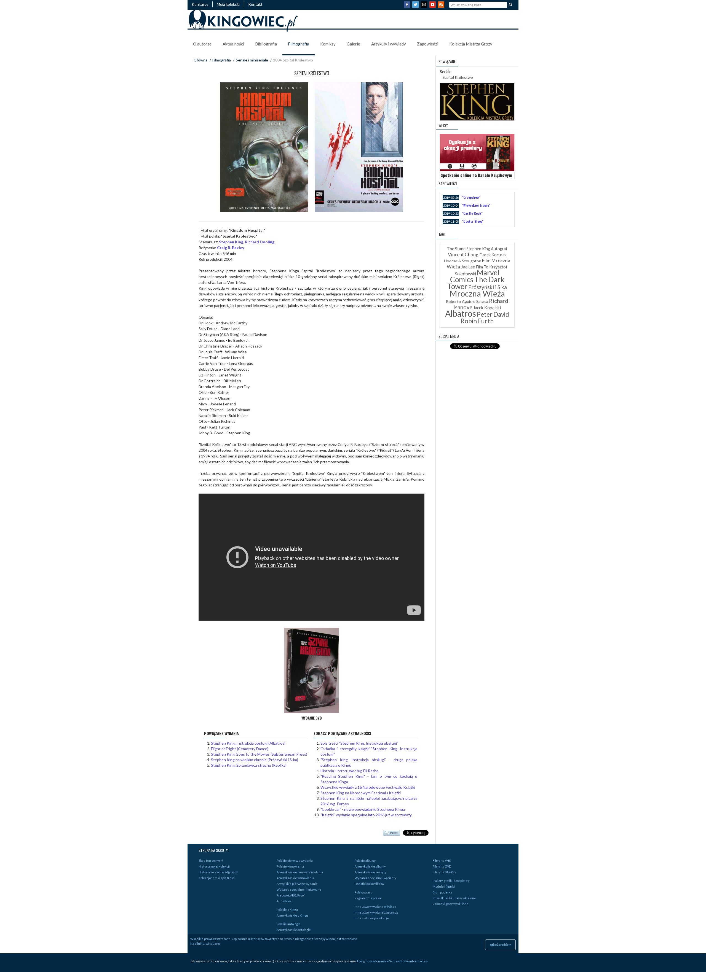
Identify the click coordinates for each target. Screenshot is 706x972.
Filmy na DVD (442, 866)
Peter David (493, 314)
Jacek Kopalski (487, 307)
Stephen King (231, 241)
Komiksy (328, 43)
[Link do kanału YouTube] (433, 6)
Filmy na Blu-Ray (444, 872)
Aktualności (233, 43)
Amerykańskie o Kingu (292, 915)
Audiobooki (284, 901)
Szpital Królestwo (458, 77)
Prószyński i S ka (487, 287)
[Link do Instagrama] (425, 6)
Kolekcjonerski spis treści (217, 878)
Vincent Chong (463, 254)
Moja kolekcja (228, 4)
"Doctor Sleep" (472, 221)
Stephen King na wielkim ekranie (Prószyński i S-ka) (254, 759)
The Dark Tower (475, 283)
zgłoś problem (500, 945)
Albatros (460, 313)
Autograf (499, 248)
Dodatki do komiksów (369, 883)
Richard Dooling (259, 241)
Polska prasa (363, 892)
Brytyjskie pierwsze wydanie (297, 883)
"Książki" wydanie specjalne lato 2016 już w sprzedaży (366, 814)
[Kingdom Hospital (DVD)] (264, 147)
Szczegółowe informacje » (408, 961)
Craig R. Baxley (230, 247)
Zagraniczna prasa (368, 898)
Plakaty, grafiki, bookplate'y (451, 880)
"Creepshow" (471, 197)
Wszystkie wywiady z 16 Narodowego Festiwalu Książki (367, 787)
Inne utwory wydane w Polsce (375, 906)
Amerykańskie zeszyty (370, 872)
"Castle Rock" (472, 213)
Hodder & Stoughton (462, 261)
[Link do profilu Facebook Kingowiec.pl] (407, 6)
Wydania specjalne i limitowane (299, 889)
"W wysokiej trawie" (476, 205)
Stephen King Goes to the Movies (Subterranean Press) (259, 754)
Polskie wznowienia (290, 866)
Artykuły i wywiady (388, 43)
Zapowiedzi (427, 43)
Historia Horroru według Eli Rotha (349, 770)
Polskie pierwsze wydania (295, 860)
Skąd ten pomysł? (211, 860)
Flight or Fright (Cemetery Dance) (239, 748)
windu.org (213, 943)
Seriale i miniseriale (252, 60)
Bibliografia (266, 43)
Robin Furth (477, 321)
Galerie (353, 43)
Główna (200, 60)
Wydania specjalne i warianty (375, 878)
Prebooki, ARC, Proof (291, 895)
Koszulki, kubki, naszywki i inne (454, 898)
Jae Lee (468, 266)
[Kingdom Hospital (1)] (359, 147)
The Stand (456, 248)
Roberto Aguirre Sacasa (467, 301)
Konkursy (200, 4)
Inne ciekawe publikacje (372, 918)
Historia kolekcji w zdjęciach (218, 872)
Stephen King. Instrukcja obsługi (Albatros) (248, 743)
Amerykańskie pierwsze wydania (300, 872)
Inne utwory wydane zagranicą (376, 912)
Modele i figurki (444, 886)
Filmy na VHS (442, 860)
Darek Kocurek (493, 254)
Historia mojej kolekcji (214, 866)
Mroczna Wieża (477, 293)
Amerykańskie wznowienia (295, 878)
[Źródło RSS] (442, 6)
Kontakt (255, 4)
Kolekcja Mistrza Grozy (470, 43)
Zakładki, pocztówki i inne (451, 904)
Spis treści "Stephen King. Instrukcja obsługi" (359, 743)
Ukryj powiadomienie (373, 961)
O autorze (202, 43)
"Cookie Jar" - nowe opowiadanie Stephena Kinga (362, 809)
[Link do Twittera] (416, 6)
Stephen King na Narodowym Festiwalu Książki (360, 792)
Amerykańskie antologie (294, 929)
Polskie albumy (365, 860)
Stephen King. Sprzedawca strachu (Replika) (249, 765)
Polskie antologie (289, 924)
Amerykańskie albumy (370, 866)
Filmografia (298, 43)
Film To (482, 267)
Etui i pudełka (442, 892)
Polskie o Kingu (287, 909)
